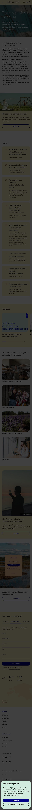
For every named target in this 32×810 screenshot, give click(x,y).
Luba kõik (16, 800)
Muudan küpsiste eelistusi (16, 804)
